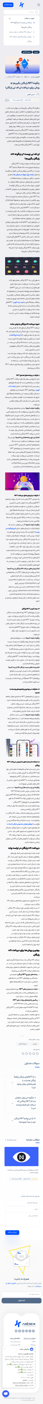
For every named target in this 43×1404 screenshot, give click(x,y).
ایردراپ (36, 52)
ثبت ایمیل (21, 1300)
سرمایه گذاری (27, 52)
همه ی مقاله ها (11, 1140)
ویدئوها (33, 1345)
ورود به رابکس (8, 5)
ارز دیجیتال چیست (15, 1341)
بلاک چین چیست (15, 1345)
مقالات (33, 1341)
